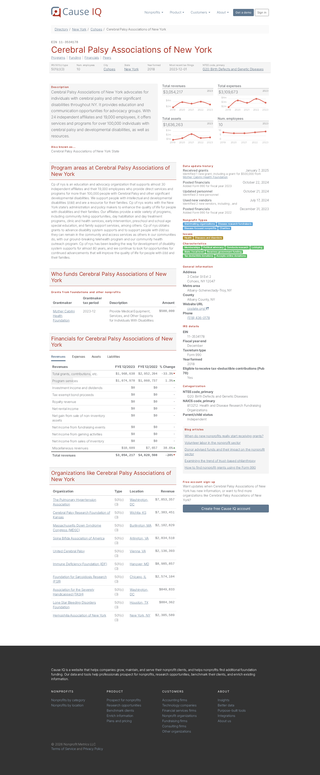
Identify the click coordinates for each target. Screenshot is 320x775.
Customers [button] (199, 12)
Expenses (78, 356)
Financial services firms (179, 710)
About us (224, 721)
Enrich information (120, 716)
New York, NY (140, 615)
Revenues (58, 356)
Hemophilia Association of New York (79, 615)
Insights (223, 700)
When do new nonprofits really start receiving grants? (224, 436)
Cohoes (96, 29)
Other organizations (176, 731)
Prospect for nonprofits (124, 700)
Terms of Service (63, 749)
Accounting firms (174, 700)
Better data (226, 705)
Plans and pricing (119, 721)
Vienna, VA (138, 551)
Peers (107, 58)
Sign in (261, 12)
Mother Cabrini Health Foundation (205, 177)
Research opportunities (124, 705)
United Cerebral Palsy (69, 551)
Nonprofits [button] (153, 12)
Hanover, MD (139, 564)
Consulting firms (174, 726)
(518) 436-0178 (198, 318)
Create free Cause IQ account (225, 508)
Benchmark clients (120, 710)
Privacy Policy (93, 749)
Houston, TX (139, 602)
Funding (75, 58)
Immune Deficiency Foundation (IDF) (80, 564)
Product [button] (176, 12)
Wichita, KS (138, 512)
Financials (91, 58)
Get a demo (243, 12)
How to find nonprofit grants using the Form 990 (220, 467)
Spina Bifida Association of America (78, 538)
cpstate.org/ (196, 309)
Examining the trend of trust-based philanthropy (220, 461)
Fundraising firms (174, 721)
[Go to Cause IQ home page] (76, 12)
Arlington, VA (139, 538)
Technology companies (179, 705)
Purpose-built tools (232, 710)
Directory (61, 29)
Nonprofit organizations (179, 716)
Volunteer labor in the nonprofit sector (213, 443)
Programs (58, 58)
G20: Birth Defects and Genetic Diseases (233, 69)
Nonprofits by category (68, 700)
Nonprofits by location (67, 705)
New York (79, 29)
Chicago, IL (138, 577)
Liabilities (113, 356)
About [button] (222, 12)
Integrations (226, 716)
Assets (96, 356)
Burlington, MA (141, 525)
